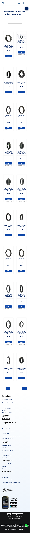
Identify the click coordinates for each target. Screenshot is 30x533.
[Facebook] (3, 419)
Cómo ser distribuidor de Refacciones (11, 482)
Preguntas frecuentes (7, 438)
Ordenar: (15, 18)
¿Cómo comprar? (6, 428)
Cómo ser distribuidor (7, 480)
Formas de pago (6, 433)
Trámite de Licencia (7, 455)
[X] (5, 419)
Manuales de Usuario (7, 445)
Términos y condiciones (15, 518)
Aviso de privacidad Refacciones (15, 514)
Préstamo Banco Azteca (8, 431)
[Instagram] (7, 419)
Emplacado (4, 458)
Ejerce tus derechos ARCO (15, 516)
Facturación (5, 453)
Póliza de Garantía (6, 448)
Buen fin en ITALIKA (6, 464)
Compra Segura (6, 426)
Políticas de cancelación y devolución (11, 436)
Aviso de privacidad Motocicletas (15, 513)
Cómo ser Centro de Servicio (9, 485)
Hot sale (4, 466)
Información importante (7, 450)
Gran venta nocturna (7, 469)
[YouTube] (9, 419)
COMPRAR (8, 56)
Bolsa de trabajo (6, 477)
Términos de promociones (15, 520)
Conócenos (5, 475)
